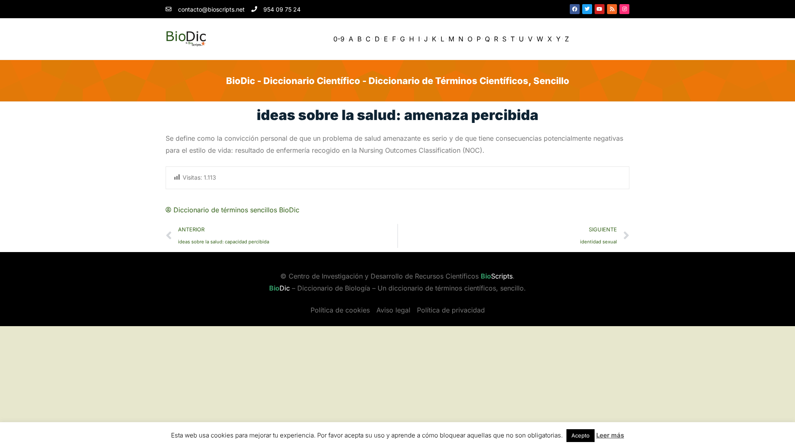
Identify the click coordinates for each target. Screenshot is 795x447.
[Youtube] (600, 9)
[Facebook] (575, 9)
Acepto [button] (580, 435)
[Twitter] (587, 9)
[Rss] (612, 9)
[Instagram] (624, 9)
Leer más (610, 435)
